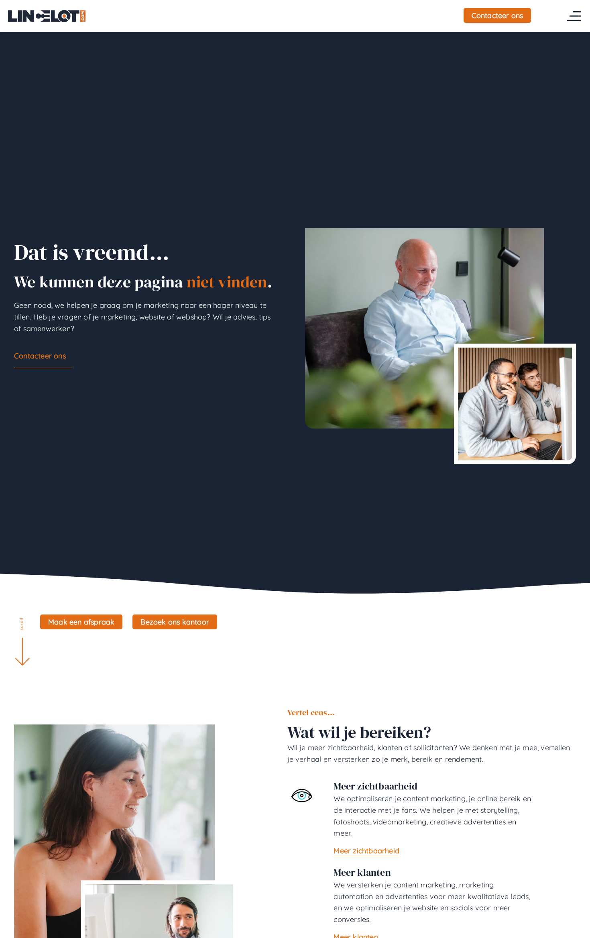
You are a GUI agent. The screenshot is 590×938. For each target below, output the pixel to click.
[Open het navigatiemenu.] (574, 16)
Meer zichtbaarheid (366, 850)
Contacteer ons (40, 355)
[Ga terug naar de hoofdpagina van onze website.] (46, 16)
